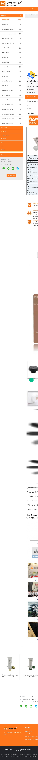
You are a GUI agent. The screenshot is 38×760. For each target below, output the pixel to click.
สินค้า (19, 9)
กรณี (2, 146)
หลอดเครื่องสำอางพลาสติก (11, 34)
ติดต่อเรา (3, 138)
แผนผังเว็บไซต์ (9, 749)
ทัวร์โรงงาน (4, 131)
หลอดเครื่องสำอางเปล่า (11, 29)
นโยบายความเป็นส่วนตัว (25, 749)
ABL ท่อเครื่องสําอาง (11, 104)
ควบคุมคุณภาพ (5, 135)
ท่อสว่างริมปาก (11, 95)
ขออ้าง (3, 149)
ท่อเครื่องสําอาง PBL (11, 109)
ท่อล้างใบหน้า (11, 71)
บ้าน (6, 9)
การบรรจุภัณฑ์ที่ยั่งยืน (11, 43)
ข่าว (2, 142)
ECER (36, 756)
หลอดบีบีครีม (11, 76)
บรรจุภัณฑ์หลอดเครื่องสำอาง (11, 38)
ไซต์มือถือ (19, 751)
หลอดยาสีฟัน (11, 67)
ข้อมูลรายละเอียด (31, 97)
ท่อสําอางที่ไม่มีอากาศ (11, 48)
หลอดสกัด (11, 24)
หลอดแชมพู (11, 62)
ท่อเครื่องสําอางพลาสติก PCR (11, 118)
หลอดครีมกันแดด (11, 81)
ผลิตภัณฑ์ (11, 15)
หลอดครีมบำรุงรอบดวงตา (11, 90)
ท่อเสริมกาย (11, 19)
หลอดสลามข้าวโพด (11, 123)
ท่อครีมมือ (11, 57)
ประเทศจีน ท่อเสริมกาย (7, 754)
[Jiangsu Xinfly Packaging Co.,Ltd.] (3, 168)
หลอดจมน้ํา (11, 100)
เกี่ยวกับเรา (4, 127)
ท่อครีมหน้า (11, 85)
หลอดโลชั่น (11, 52)
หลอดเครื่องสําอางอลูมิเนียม (11, 114)
